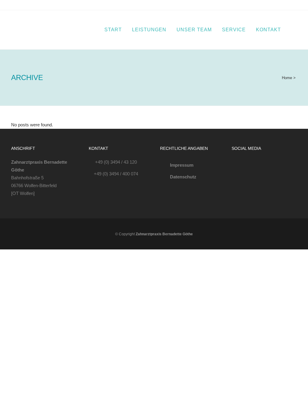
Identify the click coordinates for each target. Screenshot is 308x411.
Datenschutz (183, 176)
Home (287, 78)
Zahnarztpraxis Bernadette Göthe (164, 234)
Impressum (181, 165)
